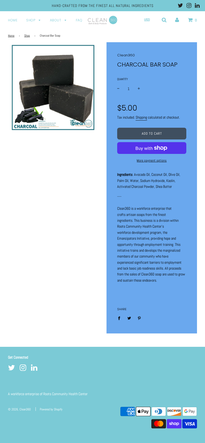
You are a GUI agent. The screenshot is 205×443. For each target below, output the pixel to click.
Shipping (141, 117)
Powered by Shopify (51, 409)
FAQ (79, 20)
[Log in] (177, 19)
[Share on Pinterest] (139, 317)
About (56, 20)
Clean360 (126, 55)
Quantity (122, 79)
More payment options (152, 160)
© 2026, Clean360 (19, 409)
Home (12, 20)
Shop (31, 20)
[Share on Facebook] (120, 317)
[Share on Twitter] (129, 317)
